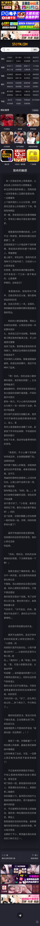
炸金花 (18, 61)
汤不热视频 (35, 100)
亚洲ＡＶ (10, 66)
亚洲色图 (18, 83)
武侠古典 (36, 91)
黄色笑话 (27, 95)
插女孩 (10, 100)
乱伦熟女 (27, 78)
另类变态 (36, 78)
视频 (2, 67)
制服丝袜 (10, 78)
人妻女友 (27, 91)
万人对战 (27, 57)
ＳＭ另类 (36, 70)
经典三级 (18, 78)
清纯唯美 (18, 86)
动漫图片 (36, 83)
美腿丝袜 (10, 86)
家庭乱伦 (18, 91)
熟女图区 (27, 86)
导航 (2, 101)
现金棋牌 (27, 61)
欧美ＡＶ (27, 66)
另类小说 (18, 95)
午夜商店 (18, 100)
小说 (2, 93)
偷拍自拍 (18, 74)
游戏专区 (36, 57)
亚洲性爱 (10, 74)
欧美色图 (27, 83)
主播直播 (27, 70)
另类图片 (36, 86)
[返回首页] (37, 922)
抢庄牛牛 (36, 61)
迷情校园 (10, 95)
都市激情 (10, 91)
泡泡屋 (18, 103)
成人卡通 (27, 74)
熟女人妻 (10, 70)
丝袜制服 (18, 70)
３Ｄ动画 (36, 66)
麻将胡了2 (10, 61)
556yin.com (20, 44)
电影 (2, 76)
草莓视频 (27, 100)
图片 (2, 84)
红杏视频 (10, 103)
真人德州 (18, 57)
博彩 (2, 59)
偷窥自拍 (10, 83)
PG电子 (9, 57)
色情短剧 (27, 103)
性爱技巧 (36, 95)
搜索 (35, 50)
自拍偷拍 (18, 66)
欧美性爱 (36, 74)
